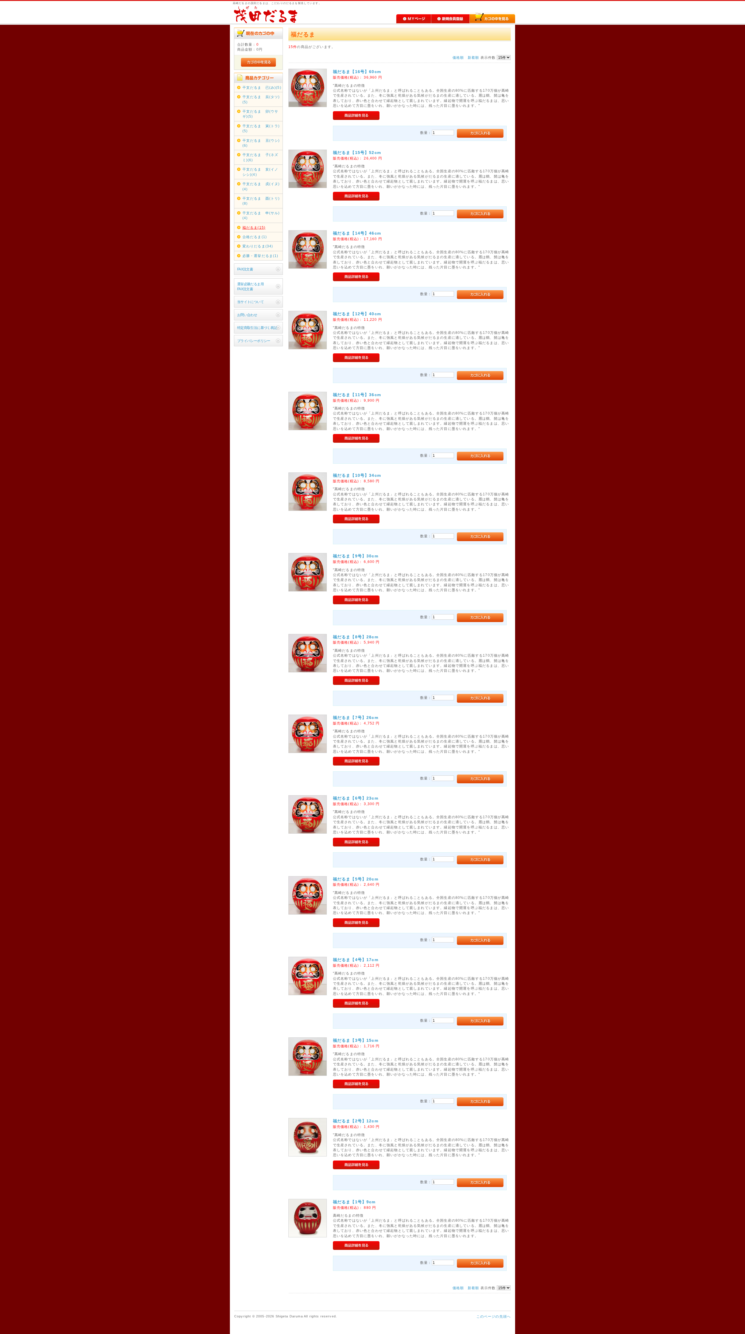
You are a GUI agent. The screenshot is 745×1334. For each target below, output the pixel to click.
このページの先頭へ (493, 1316)
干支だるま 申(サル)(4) (261, 215)
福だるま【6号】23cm (355, 798)
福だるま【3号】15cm (355, 1040)
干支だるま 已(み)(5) (261, 87)
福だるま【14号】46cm (357, 233)
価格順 (458, 57)
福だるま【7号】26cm (355, 717)
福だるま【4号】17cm (355, 959)
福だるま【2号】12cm (355, 1121)
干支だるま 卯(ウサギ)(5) (260, 113)
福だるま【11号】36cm (357, 394)
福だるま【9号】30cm (355, 556)
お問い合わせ (247, 315)
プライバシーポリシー (253, 341)
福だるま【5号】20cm (355, 879)
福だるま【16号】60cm (357, 71)
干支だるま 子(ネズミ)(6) (260, 157)
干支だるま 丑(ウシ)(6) (261, 143)
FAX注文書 (245, 269)
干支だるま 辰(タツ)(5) (261, 99)
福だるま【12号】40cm (357, 313)
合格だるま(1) (254, 237)
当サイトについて (250, 302)
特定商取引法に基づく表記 (257, 327)
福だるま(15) (253, 227)
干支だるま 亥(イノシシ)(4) (260, 171)
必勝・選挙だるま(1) (260, 256)
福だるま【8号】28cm (355, 637)
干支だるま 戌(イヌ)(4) (261, 186)
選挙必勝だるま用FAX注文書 (250, 286)
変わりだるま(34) (257, 246)
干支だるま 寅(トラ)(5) (261, 128)
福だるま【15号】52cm (357, 152)
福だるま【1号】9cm (354, 1202)
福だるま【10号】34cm (357, 475)
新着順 (473, 57)
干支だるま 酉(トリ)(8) (261, 200)
